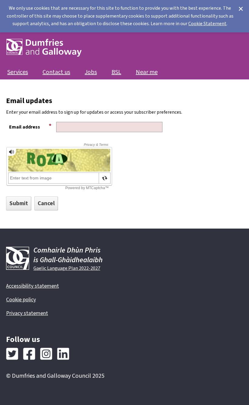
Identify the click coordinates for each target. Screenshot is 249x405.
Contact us (56, 72)
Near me (147, 72)
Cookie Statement (207, 23)
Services (17, 72)
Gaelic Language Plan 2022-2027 (66, 268)
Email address (24, 127)
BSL (116, 72)
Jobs (91, 72)
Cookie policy (21, 299)
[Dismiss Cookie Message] (241, 9)
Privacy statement (27, 313)
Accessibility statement (32, 286)
